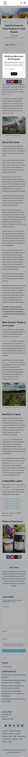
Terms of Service (6, 739)
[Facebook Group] (22, 726)
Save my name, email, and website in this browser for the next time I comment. (14, 644)
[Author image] (9, 36)
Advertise (17, 733)
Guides (10, 736)
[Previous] (5, 538)
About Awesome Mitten (15, 731)
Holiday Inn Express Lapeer (13, 506)
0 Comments (21, 37)
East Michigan (19, 22)
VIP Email (4, 733)
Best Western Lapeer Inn (12, 499)
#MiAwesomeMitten (19, 20)
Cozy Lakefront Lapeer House (14, 501)
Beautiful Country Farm (12, 504)
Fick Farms (8, 94)
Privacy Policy (21, 736)
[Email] (20, 81)
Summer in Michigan (8, 20)
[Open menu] (24, 2)
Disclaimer (15, 739)
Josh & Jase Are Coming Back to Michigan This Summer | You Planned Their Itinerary (13, 693)
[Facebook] (8, 81)
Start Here (5, 731)
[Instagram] (6, 726)
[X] (16, 81)
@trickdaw (19, 135)
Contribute (11, 733)
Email (5, 639)
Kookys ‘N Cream (15, 463)
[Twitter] (14, 726)
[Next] (22, 538)
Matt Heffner (15, 35)
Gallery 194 (5, 341)
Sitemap (4, 741)
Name (5, 631)
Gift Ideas (4, 736)
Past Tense (7, 362)
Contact (10, 741)
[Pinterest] (12, 81)
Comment (6, 607)
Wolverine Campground (12, 508)
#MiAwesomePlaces (10, 22)
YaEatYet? (5, 439)
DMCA (15, 736)
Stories (21, 739)
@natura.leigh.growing (19, 407)
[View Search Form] (21, 3)
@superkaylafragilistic (10, 551)
